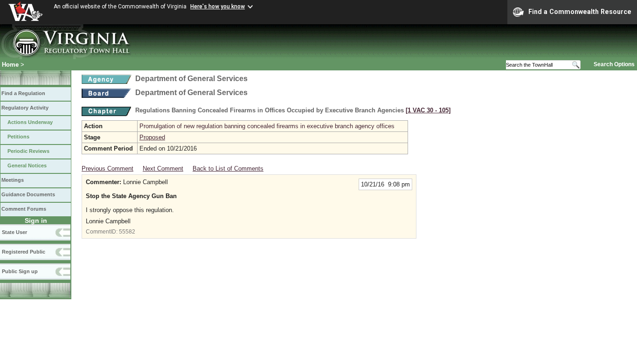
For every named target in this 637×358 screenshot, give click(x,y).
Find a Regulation (23, 93)
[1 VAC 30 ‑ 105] (428, 110)
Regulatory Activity (24, 107)
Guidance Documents (28, 194)
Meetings (12, 180)
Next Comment (163, 168)
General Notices (27, 165)
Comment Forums (23, 209)
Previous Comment (107, 168)
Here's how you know (217, 6)
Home (10, 64)
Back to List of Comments (228, 168)
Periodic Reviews (28, 151)
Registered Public (23, 252)
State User (14, 232)
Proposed (152, 137)
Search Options (614, 64)
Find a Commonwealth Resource (579, 11)
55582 (127, 231)
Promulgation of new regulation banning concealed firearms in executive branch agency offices (267, 126)
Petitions (18, 136)
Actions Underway (30, 122)
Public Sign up (20, 271)
